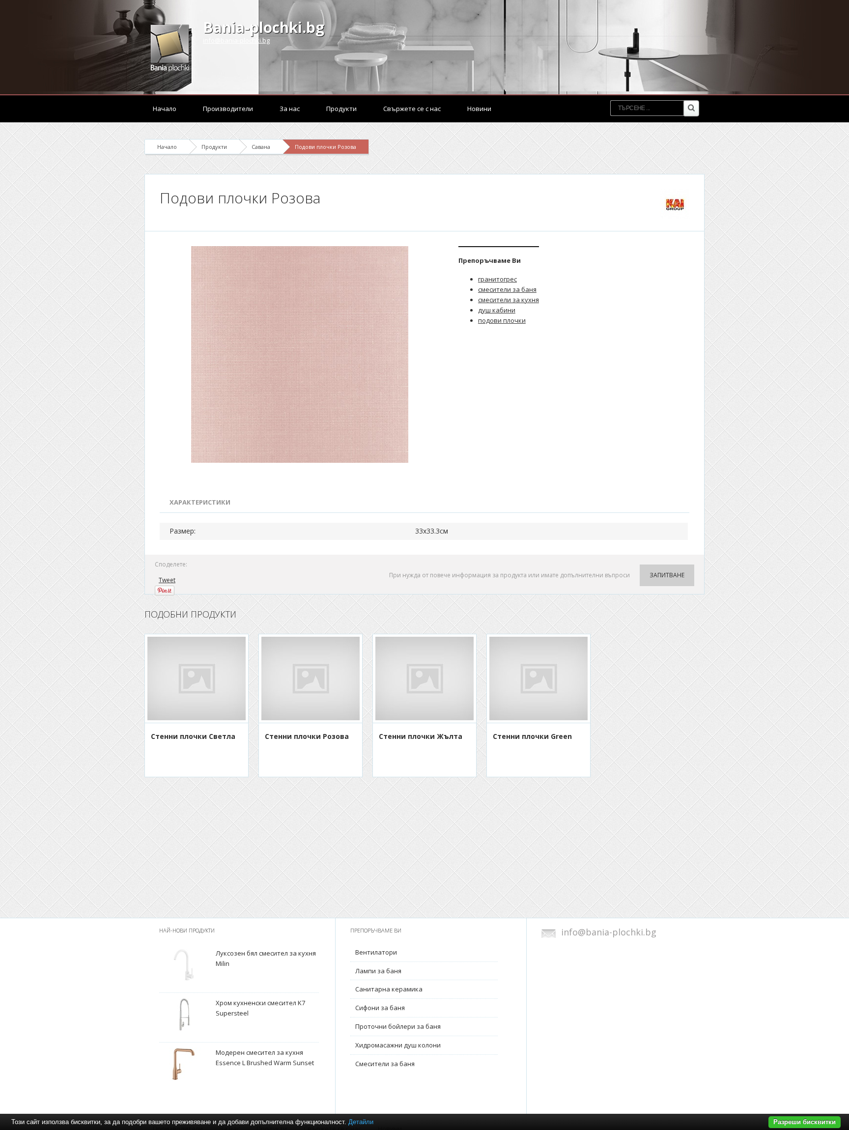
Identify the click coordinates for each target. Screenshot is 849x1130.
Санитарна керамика (389, 989)
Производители (228, 108)
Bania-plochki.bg (263, 27)
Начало (164, 108)
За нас (290, 108)
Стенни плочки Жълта (420, 736)
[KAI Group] (674, 204)
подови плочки (502, 320)
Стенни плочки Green (532, 736)
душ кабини (496, 310)
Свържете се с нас (412, 108)
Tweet (167, 580)
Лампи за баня (378, 970)
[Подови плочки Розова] (302, 354)
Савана (261, 146)
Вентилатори (376, 952)
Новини (479, 108)
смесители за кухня (508, 299)
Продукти (341, 108)
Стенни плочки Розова (307, 736)
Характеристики (200, 502)
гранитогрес (497, 279)
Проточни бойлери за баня (398, 1026)
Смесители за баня (385, 1063)
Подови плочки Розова (325, 146)
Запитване (667, 575)
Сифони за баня (380, 1007)
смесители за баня (507, 289)
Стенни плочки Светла (193, 736)
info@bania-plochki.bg (236, 40)
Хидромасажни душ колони (398, 1045)
